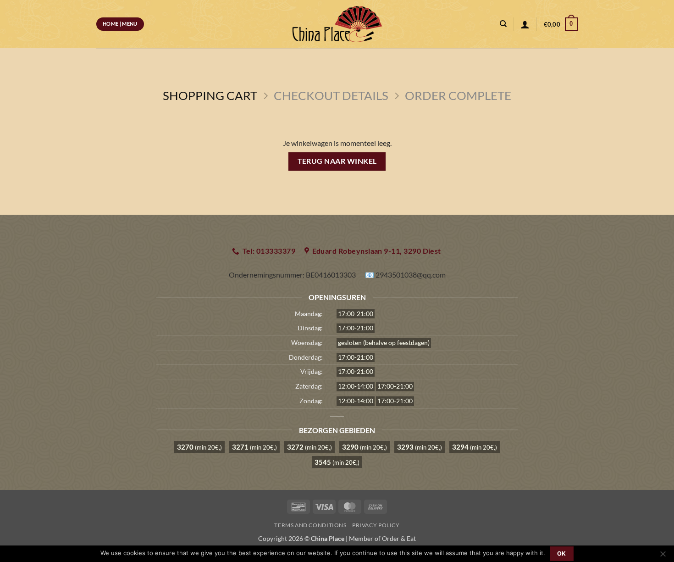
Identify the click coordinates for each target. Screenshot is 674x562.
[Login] (525, 24)
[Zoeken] (503, 24)
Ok (561, 553)
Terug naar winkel (337, 161)
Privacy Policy (376, 525)
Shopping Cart (210, 95)
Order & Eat (399, 538)
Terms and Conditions (310, 525)
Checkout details (331, 95)
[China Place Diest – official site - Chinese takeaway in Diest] (337, 23)
